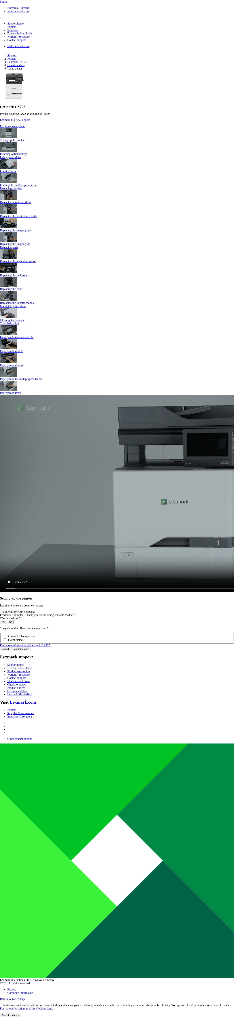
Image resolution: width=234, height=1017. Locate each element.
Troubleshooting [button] (9, 323)
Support (11, 55)
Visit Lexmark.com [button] (18, 11)
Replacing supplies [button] (11, 188)
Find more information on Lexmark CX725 (25, 645)
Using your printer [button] (10, 157)
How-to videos (15, 65)
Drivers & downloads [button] (19, 33)
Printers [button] (11, 26)
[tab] (117, 126)
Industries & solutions (19, 716)
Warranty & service (18, 674)
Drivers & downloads (19, 668)
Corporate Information (20, 992)
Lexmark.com (23, 702)
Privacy (11, 989)
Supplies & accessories (20, 713)
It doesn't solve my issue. (21, 636)
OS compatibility (17, 691)
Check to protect (16, 684)
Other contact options (19, 738)
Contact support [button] (16, 40)
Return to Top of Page (13, 999)
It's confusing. (15, 639)
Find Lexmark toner (18, 681)
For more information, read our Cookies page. (26, 1008)
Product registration (18, 671)
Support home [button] (15, 23)
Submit (5, 649)
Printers (11, 58)
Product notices (16, 687)
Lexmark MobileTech (19, 694)
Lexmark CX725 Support (15, 119)
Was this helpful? (10, 618)
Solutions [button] (12, 30)
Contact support (21, 649)
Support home (15, 664)
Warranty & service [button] (18, 36)
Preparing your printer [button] (12, 126)
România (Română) (18, 7)
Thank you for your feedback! (17, 611)
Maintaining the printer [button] (13, 306)
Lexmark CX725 (17, 61)
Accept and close (10, 1015)
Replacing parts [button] (9, 247)
